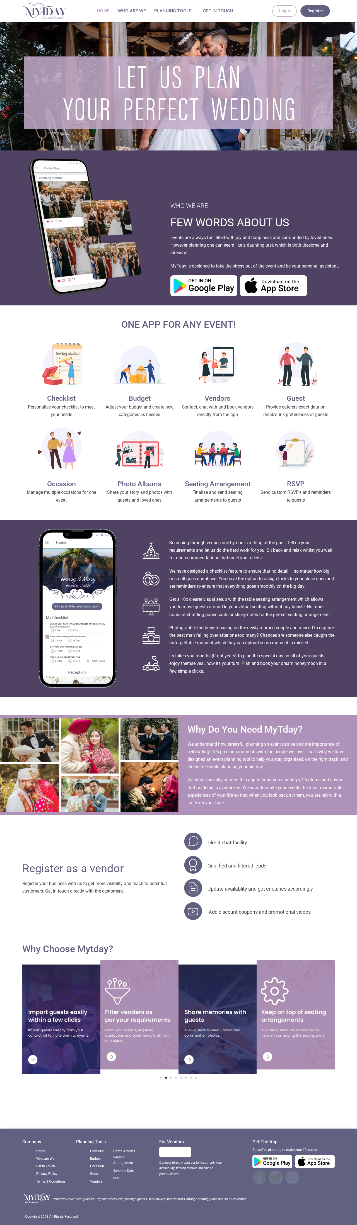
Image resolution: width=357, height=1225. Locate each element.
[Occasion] (61, 452)
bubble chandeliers (250, 1106)
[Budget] (139, 366)
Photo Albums (139, 484)
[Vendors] (217, 366)
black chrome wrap (191, 1113)
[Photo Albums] (139, 452)
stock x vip (113, 1106)
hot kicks (136, 1106)
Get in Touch (218, 10)
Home (103, 10)
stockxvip (121, 1113)
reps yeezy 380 (228, 1113)
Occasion (61, 484)
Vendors (217, 398)
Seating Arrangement (217, 484)
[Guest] (296, 366)
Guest (296, 398)
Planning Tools (173, 10)
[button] (161, 1078)
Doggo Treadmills (151, 1113)
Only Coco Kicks (60, 1106)
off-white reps (313, 1106)
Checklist (61, 398)
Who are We (132, 10)
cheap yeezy (284, 1106)
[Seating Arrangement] (217, 452)
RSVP (296, 484)
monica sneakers (165, 1106)
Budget (140, 398)
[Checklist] (61, 366)
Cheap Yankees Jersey (206, 1106)
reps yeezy (89, 1106)
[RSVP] (296, 452)
